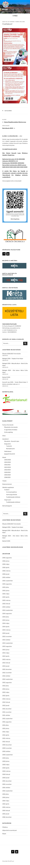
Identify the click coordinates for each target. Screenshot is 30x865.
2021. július (5, 725)
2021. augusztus (7, 722)
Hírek (3, 435)
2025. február (6, 603)
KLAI (5, 9)
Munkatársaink (10, 448)
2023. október (6, 640)
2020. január (5, 777)
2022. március (6, 699)
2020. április (5, 768)
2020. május (5, 764)
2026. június (5, 561)
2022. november (7, 672)
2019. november (7, 784)
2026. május (5, 564)
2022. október (6, 676)
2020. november (7, 748)
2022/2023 (7, 470)
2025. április (5, 597)
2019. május (5, 800)
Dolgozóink (7, 444)
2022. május (5, 692)
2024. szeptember (7, 610)
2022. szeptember (7, 679)
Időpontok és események (9, 830)
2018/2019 (7, 477)
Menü (15, 15)
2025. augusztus (7, 584)
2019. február (6, 810)
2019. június (5, 797)
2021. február (6, 741)
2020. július (5, 758)
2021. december (7, 709)
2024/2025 (7, 462)
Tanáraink (9, 446)
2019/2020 (7, 475)
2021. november (7, 712)
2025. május (5, 594)
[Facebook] (4, 254)
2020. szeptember (7, 754)
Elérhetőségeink (7, 506)
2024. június (5, 620)
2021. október (6, 715)
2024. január (5, 633)
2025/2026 (7, 459)
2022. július (5, 685)
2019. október (6, 787)
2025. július (5, 587)
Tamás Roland (20, 21)
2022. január (5, 705)
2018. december (7, 817)
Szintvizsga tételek (11, 494)
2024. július (5, 617)
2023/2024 (7, 467)
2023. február (6, 663)
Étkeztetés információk (11, 427)
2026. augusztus (7, 557)
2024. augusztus (7, 613)
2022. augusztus (7, 682)
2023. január (5, 666)
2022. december (7, 669)
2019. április (5, 804)
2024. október (6, 607)
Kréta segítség (8, 432)
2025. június (5, 590)
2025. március (6, 600)
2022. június (5, 689)
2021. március (6, 738)
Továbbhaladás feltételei (13, 497)
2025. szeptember (7, 580)
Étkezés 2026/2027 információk (11, 353)
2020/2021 (7, 472)
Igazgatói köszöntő (9, 454)
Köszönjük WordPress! (8, 861)
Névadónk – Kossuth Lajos (11, 441)
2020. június (5, 761)
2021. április (5, 735)
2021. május (5, 731)
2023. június (5, 649)
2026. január (5, 574)
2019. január (5, 814)
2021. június (5, 728)
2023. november (7, 636)
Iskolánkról (5, 439)
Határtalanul (7, 451)
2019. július (5, 794)
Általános (8, 110)
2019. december (7, 781)
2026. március (6, 571)
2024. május (5, 623)
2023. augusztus (7, 646)
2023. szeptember (7, 643)
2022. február (6, 702)
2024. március (6, 630)
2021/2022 (7, 464)
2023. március (6, 659)
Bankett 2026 (6, 377)
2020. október (6, 751)
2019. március (6, 807)
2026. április (5, 567)
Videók (4, 481)
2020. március (6, 771)
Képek (4, 833)
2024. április (5, 626)
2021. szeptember (7, 718)
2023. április (5, 656)
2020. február (6, 774)
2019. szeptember (7, 791)
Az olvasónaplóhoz (11, 492)
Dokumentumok (7, 484)
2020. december (7, 745)
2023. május (5, 653)
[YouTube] (7, 254)
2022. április (5, 695)
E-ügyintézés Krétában (10, 429)
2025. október (6, 577)
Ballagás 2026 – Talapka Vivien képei (12, 358)
